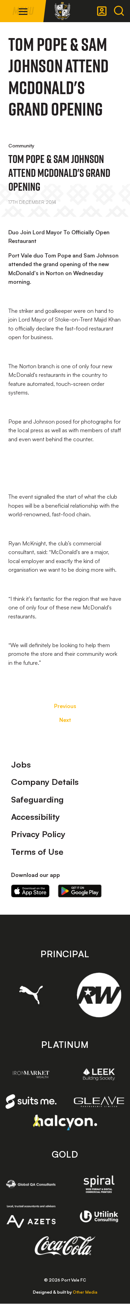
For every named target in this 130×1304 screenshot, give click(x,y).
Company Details (45, 782)
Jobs (21, 764)
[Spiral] (99, 1184)
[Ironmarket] (31, 1074)
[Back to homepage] (62, 11)
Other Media (85, 1292)
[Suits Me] (31, 1101)
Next (65, 719)
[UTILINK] (99, 1216)
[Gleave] (99, 1101)
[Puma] (31, 994)
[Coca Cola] (65, 1245)
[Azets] (31, 1216)
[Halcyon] (65, 1122)
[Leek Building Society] (99, 1074)
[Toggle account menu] (102, 11)
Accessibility (35, 817)
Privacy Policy (38, 834)
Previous (65, 706)
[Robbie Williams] (99, 995)
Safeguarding (37, 799)
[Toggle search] (119, 11)
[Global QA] (31, 1184)
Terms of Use (37, 851)
